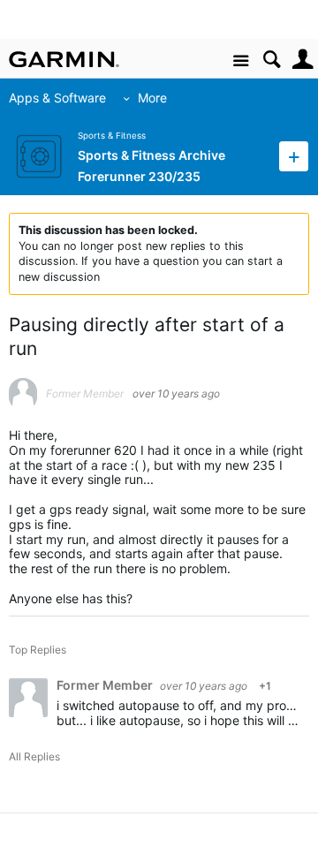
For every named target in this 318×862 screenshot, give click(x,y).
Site (240, 61)
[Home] (64, 59)
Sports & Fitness (112, 135)
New (293, 155)
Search (271, 59)
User (302, 59)
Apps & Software (57, 97)
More (152, 97)
